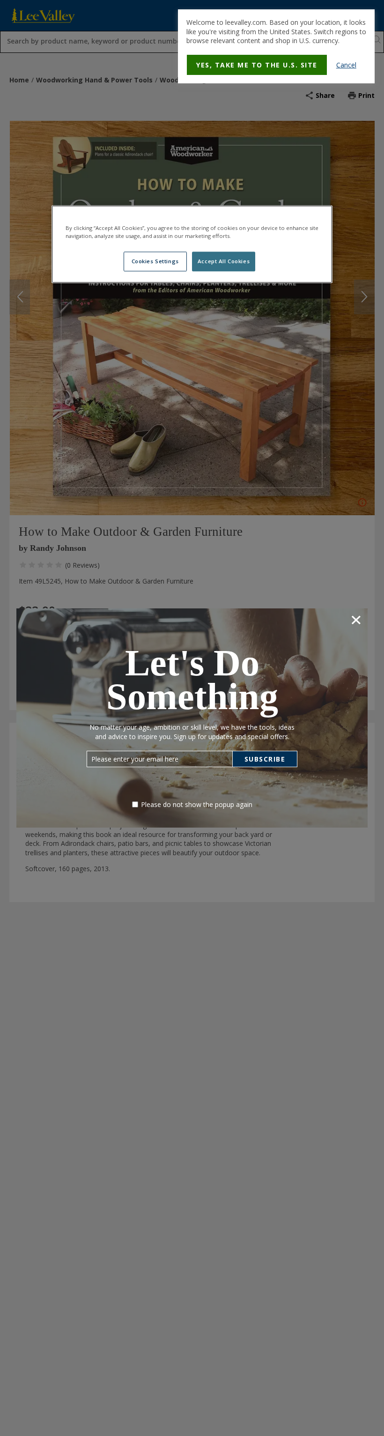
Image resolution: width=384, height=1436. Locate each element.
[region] (192, 244)
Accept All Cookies (224, 261)
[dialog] (276, 46)
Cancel (346, 64)
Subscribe (265, 759)
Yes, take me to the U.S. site (257, 64)
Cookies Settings (155, 261)
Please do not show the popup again (196, 804)
